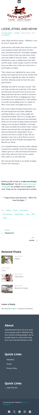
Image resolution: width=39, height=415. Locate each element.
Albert (17, 259)
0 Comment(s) (5, 35)
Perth (33, 214)
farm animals (24, 210)
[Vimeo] (30, 411)
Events (9, 364)
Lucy (3, 270)
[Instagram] (24, 411)
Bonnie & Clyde (21, 288)
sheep (5, 218)
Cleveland (19, 277)
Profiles (17, 33)
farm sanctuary (7, 214)
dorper (15, 210)
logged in (14, 308)
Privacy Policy (12, 368)
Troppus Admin (7, 33)
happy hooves (19, 214)
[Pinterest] (19, 411)
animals (8, 210)
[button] (19, 1)
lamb (27, 214)
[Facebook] (9, 411)
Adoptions (10, 360)
